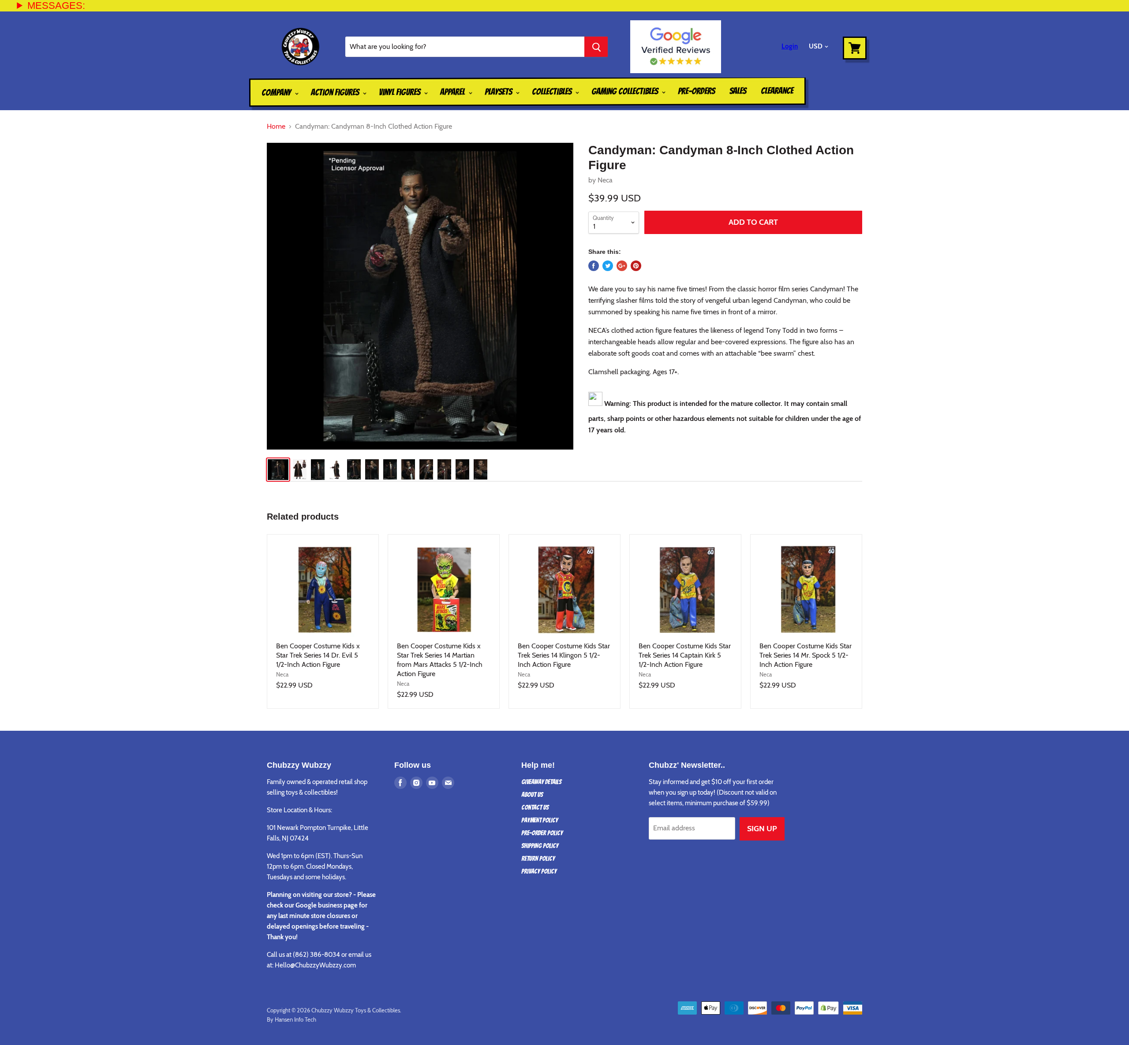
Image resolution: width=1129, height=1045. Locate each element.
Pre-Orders (696, 91)
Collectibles (552, 92)
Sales (737, 91)
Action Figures (336, 92)
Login (789, 46)
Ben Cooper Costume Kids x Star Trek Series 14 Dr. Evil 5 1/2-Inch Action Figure (318, 655)
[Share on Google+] (622, 265)
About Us (532, 794)
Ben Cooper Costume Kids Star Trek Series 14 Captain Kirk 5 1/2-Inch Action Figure (685, 655)
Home (276, 126)
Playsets (499, 92)
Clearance (777, 91)
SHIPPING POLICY (539, 845)
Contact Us (535, 807)
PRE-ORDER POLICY (542, 833)
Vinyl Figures (400, 92)
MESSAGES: (56, 5)
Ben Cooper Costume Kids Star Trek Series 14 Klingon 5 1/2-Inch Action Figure (564, 655)
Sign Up (762, 828)
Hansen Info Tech (295, 1019)
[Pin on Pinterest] (636, 265)
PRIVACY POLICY (539, 871)
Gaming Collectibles (625, 91)
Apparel (453, 92)
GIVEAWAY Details (541, 781)
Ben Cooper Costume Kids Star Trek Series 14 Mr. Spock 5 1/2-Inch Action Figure (805, 655)
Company (277, 92)
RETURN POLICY (538, 858)
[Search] (596, 47)
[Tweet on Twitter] (607, 265)
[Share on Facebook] (593, 265)
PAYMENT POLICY (539, 820)
